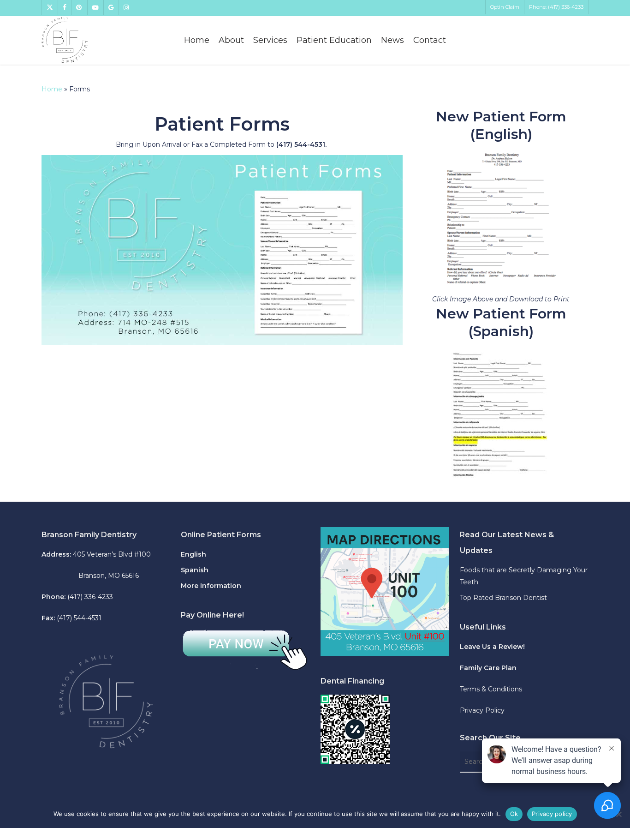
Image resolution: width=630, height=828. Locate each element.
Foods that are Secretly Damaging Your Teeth (524, 576)
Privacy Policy (482, 710)
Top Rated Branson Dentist (503, 598)
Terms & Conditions (491, 689)
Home (52, 89)
